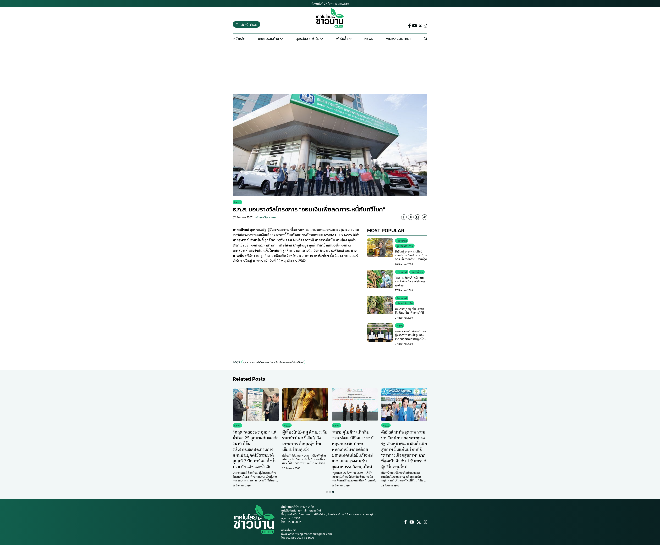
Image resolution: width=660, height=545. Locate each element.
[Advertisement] (330, 68)
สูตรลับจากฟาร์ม (307, 38)
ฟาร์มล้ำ (342, 38)
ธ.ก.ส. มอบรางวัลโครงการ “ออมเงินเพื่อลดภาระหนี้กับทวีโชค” (273, 362)
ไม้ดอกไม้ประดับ (405, 303)
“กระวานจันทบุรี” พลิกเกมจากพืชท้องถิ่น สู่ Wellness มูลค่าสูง (410, 281)
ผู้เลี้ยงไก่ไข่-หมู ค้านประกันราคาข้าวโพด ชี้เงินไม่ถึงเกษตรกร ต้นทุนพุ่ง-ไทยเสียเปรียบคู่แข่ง (304, 440)
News (368, 38)
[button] (327, 492)
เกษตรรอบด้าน (268, 38)
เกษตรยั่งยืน (417, 272)
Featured (402, 241)
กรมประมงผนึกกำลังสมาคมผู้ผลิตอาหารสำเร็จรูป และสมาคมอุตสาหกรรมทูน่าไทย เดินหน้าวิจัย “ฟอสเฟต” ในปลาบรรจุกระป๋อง (410, 339)
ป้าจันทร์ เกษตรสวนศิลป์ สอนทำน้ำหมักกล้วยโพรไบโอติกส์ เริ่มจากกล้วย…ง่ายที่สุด (411, 255)
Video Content (398, 38)
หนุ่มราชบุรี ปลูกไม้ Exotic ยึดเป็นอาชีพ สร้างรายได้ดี (409, 310)
